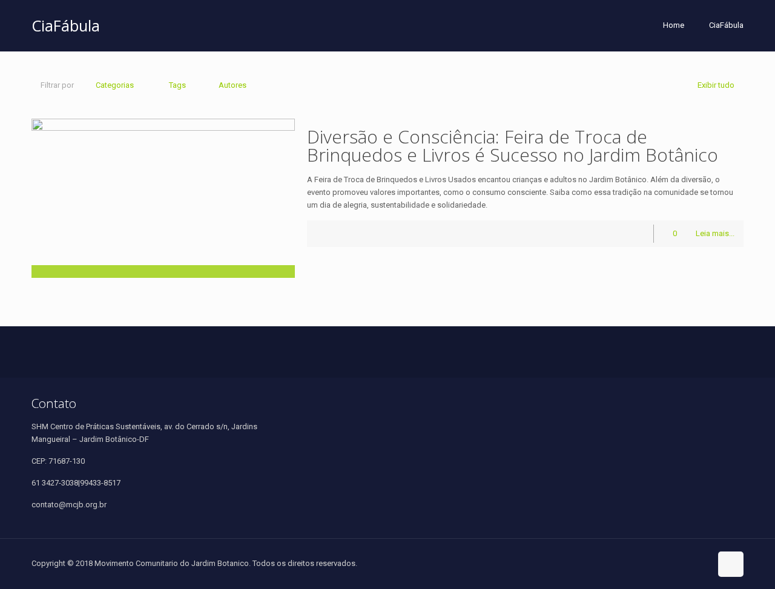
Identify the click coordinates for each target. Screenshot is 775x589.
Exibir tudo (716, 85)
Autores (232, 85)
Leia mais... (715, 233)
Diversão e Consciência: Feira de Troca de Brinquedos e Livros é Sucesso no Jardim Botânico (512, 145)
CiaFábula (726, 25)
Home (673, 25)
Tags (177, 85)
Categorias (115, 85)
